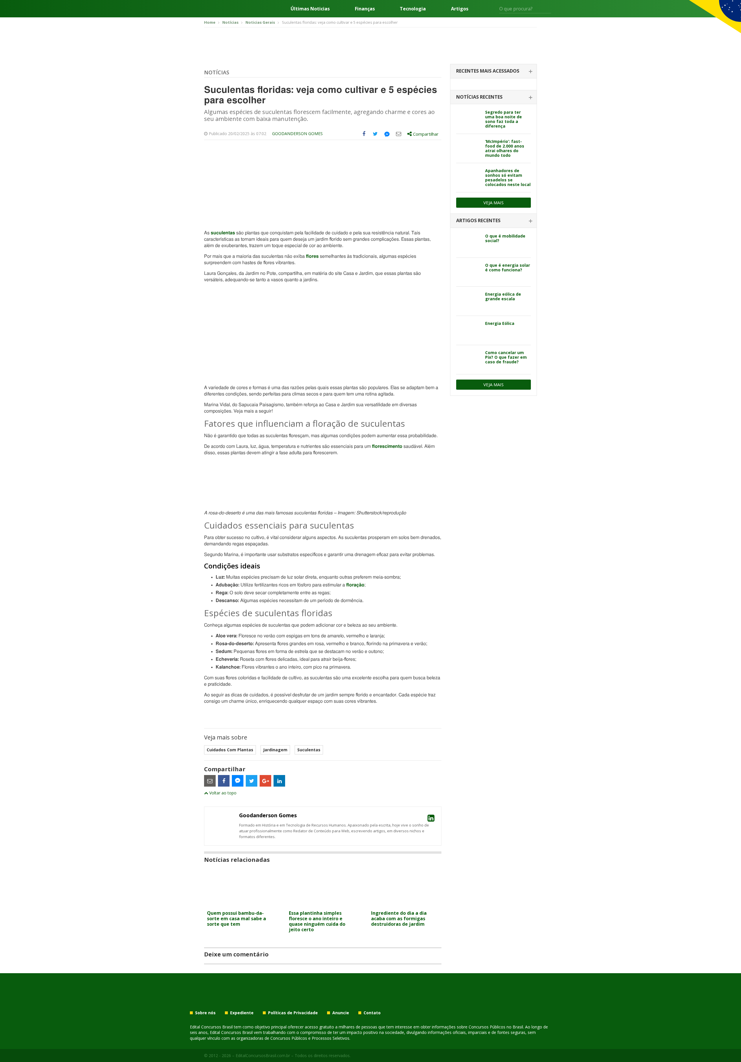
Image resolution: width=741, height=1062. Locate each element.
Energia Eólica (499, 323)
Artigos (459, 8)
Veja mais (493, 202)
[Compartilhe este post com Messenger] (387, 134)
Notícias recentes (479, 97)
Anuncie (340, 1013)
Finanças (365, 8)
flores (312, 256)
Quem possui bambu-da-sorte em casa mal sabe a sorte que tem (236, 918)
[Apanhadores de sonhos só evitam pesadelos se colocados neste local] (468, 177)
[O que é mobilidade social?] (468, 243)
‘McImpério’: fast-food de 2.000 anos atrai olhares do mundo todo (504, 148)
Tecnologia (413, 8)
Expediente (242, 1013)
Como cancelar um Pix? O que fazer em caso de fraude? (506, 357)
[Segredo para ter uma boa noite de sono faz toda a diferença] (468, 119)
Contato (372, 1013)
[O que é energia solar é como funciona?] (468, 272)
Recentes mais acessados (487, 71)
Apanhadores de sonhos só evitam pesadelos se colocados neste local (508, 177)
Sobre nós (205, 1013)
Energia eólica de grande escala (503, 296)
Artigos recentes (478, 220)
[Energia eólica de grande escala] (468, 301)
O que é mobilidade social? (505, 238)
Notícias (216, 72)
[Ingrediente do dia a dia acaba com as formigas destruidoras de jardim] (404, 904)
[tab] (493, 71)
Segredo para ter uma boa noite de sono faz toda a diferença (503, 119)
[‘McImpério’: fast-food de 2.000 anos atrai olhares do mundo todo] (468, 148)
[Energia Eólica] (468, 330)
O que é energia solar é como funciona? (507, 267)
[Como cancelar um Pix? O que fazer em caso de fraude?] (468, 359)
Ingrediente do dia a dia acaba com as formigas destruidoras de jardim (399, 918)
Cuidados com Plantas (230, 749)
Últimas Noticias (310, 8)
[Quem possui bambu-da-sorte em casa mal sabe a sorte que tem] (240, 904)
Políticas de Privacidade (293, 1013)
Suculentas (308, 749)
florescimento (387, 446)
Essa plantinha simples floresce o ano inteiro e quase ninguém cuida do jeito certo (317, 921)
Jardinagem (275, 749)
